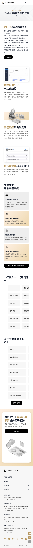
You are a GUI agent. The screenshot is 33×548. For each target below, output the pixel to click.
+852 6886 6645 (9, 522)
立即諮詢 (8, 57)
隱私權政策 (6, 545)
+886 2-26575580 (9, 500)
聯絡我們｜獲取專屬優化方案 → (16, 266)
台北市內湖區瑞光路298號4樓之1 (13, 497)
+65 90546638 (8, 511)
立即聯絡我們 (16, 403)
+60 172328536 (8, 533)
